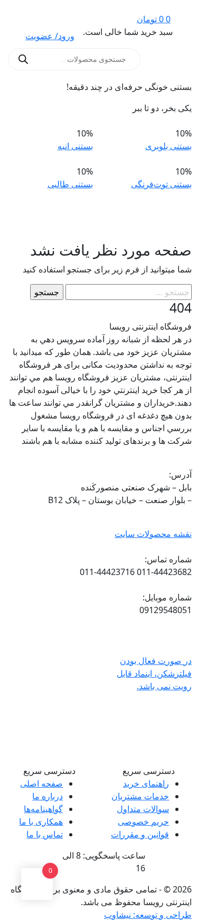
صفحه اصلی (41, 783)
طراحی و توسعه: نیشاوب (148, 914)
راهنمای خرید (146, 783)
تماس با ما (44, 834)
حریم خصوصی (143, 821)
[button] (178, 59)
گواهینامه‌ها (43, 809)
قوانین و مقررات (140, 834)
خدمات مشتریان (140, 796)
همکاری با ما (41, 821)
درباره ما (47, 796)
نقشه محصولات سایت (153, 534)
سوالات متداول (143, 809)
